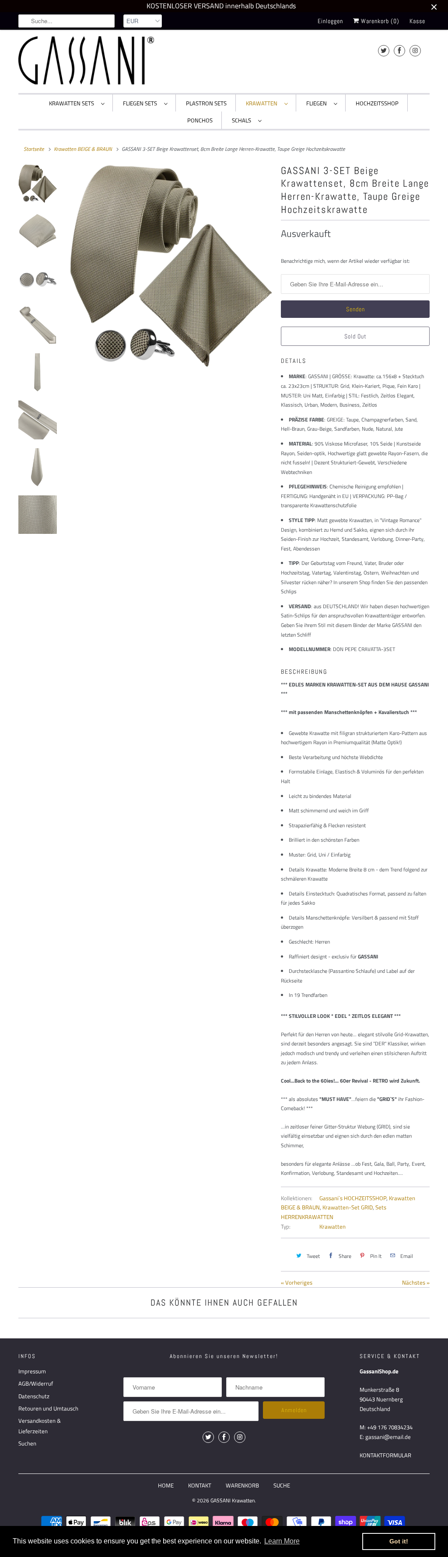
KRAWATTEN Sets (73, 103)
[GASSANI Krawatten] (86, 60)
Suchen (27, 1443)
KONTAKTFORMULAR (385, 1455)
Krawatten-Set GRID (347, 1207)
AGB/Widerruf (35, 1383)
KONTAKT (199, 1485)
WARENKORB (242, 1485)
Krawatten (332, 1226)
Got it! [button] (398, 1541)
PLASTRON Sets (206, 103)
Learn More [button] (282, 1541)
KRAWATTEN (263, 103)
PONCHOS (200, 120)
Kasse (417, 21)
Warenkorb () (379, 21)
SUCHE (281, 1485)
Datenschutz (33, 1396)
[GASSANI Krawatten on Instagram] (415, 50)
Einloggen (330, 21)
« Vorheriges (296, 1282)
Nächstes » (416, 1282)
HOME (166, 1485)
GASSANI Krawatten (232, 1500)
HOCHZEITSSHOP (377, 103)
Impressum (32, 1371)
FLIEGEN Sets (141, 103)
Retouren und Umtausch (48, 1408)
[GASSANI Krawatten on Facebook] (399, 50)
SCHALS (243, 120)
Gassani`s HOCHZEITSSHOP (352, 1198)
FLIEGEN (317, 103)
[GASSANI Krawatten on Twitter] (383, 50)
